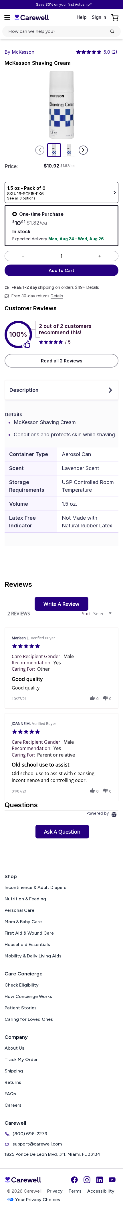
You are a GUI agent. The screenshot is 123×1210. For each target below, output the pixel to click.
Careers (13, 1105)
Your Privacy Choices (37, 1199)
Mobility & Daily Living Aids (33, 956)
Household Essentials (27, 944)
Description (24, 390)
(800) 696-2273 (30, 1133)
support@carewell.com (37, 1144)
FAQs (10, 1093)
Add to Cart (61, 270)
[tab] (61, 604)
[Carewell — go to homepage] (31, 17)
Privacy (55, 1191)
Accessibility (100, 1191)
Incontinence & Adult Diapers (35, 887)
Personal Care (19, 910)
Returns (13, 1082)
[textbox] (114, 615)
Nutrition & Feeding (25, 899)
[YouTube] (112, 1179)
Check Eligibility (22, 985)
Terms (75, 1191)
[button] (92, 698)
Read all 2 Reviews (61, 361)
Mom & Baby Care (23, 921)
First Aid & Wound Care (29, 933)
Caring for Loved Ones (29, 1019)
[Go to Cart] (115, 17)
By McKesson (19, 52)
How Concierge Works (28, 996)
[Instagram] (87, 1179)
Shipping (14, 1071)
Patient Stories (21, 1008)
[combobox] (97, 614)
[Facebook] (74, 1179)
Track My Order (21, 1059)
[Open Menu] (7, 17)
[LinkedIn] (99, 1179)
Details (92, 287)
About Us (14, 1048)
